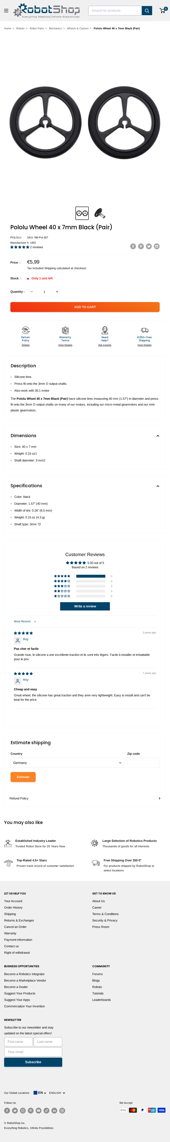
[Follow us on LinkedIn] (54, 1111)
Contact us (11, 946)
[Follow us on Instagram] (23, 1111)
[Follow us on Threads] (62, 1111)
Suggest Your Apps (17, 999)
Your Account (13, 901)
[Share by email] (157, 246)
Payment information (18, 939)
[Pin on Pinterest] (141, 246)
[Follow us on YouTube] (38, 1111)
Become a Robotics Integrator (24, 974)
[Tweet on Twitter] (149, 246)
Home (7, 28)
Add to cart (85, 307)
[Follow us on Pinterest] (31, 1111)
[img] (23, 633)
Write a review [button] (85, 606)
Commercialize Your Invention (24, 1006)
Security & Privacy (105, 920)
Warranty (10, 933)
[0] (162, 10)
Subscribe (33, 1062)
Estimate (23, 777)
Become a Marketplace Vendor (25, 980)
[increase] (57, 291)
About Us (98, 901)
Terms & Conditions (105, 914)
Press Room (100, 927)
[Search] (147, 10)
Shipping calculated (57, 268)
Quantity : (17, 291)
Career (97, 907)
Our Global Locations (16, 1092)
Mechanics (55, 28)
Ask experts (104, 345)
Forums (97, 974)
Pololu (15, 237)
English (56, 1092)
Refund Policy (19, 798)
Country (16, 753)
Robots (20, 28)
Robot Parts (37, 28)
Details (26, 345)
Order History (13, 907)
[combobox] (115, 10)
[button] (20, 247)
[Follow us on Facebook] (7, 1111)
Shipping (10, 914)
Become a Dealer (16, 987)
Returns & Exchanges (19, 920)
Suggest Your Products (19, 993)
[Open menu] (6, 10)
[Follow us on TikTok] (46, 1111)
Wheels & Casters (78, 28)
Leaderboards (101, 999)
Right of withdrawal (17, 952)
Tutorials (98, 993)
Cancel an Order (15, 927)
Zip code (133, 753)
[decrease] (31, 291)
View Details (65, 345)
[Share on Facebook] (133, 246)
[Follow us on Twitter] (15, 1111)
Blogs (96, 980)
